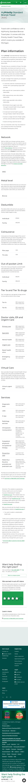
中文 (3, 749)
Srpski (19, 754)
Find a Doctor (8, 148)
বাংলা (18, 744)
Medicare (4, 679)
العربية (8, 744)
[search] (16, 2)
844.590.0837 (15, 570)
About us (4, 690)
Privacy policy (6, 725)
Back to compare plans (14, 575)
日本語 (22, 751)
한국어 (3, 754)
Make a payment (19, 656)
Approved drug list (20, 658)
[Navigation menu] (20, 2)
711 (23, 570)
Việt (15, 756)
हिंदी (12, 751)
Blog (3, 693)
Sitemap (13, 730)
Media (16, 654)
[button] (14, 6)
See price (4, 17)
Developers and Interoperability (11, 733)
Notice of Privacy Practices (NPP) (11, 728)
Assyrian (13, 744)
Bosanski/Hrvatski (7, 746)
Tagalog (10, 756)
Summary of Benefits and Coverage (13, 618)
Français (13, 749)
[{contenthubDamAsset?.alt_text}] (3, 697)
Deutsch (19, 749)
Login (25, 2)
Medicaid (4, 676)
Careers (17, 651)
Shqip (3, 744)
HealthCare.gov (8, 494)
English (8, 749)
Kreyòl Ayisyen (6, 751)
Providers (18, 679)
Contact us (5, 651)
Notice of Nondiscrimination (10, 735)
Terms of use (5, 730)
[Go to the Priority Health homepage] (6, 2)
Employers (5, 681)
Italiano (17, 751)
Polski (8, 754)
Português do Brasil (19, 746)
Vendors (4, 658)
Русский (14, 754)
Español (4, 756)
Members (18, 672)
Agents (18, 674)
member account (16, 767)
